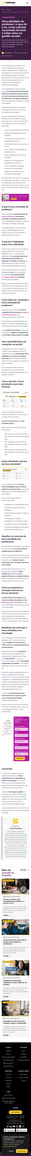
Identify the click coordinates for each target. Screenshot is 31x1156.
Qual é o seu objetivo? (20, 726)
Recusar (11, 1151)
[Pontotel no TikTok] (8, 1126)
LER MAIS (5, 915)
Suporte (23, 1080)
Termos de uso (8, 1095)
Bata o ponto (23, 1074)
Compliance (8, 1080)
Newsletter (23, 1057)
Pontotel (18, 675)
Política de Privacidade (8, 1098)
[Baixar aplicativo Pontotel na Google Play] (9, 1130)
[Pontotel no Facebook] (20, 1126)
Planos (8, 1054)
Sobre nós (8, 1074)
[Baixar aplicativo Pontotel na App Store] (21, 1130)
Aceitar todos (22, 1151)
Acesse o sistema (24, 1077)
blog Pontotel (24, 808)
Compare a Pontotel (23, 1060)
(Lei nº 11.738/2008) (15, 254)
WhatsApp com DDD (20, 738)
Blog (23, 1051)
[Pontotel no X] (23, 1126)
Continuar (19, 758)
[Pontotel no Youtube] (14, 1126)
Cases (8, 1086)
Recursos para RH (8, 1060)
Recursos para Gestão (8, 1057)
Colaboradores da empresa (21, 751)
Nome (16, 732)
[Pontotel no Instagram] (17, 1126)
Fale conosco (15, 1112)
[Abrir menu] (27, 3)
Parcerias (8, 1083)
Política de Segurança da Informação (8, 1102)
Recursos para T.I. (8, 1063)
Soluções (8, 1051)
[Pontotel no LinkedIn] (11, 1126)
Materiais (23, 1054)
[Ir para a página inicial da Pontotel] (8, 3)
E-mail (16, 745)
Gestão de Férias (8, 1066)
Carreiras (8, 1077)
